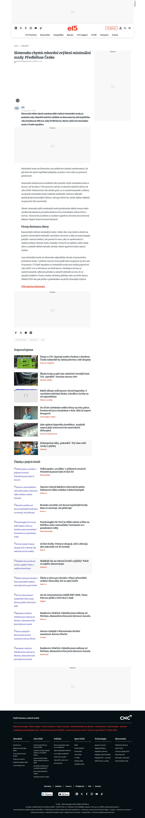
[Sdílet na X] (21, 333)
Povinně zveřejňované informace (103, 812)
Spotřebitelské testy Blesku (82, 726)
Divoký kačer (58, 763)
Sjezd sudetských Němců (62, 750)
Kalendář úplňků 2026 (20, 762)
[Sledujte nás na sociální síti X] (21, 28)
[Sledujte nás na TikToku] (41, 28)
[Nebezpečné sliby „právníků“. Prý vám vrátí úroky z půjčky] (26, 448)
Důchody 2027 (120, 755)
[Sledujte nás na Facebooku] (26, 28)
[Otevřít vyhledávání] (125, 28)
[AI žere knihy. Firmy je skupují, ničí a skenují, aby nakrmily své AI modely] (26, 549)
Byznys (70, 35)
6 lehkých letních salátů (41, 777)
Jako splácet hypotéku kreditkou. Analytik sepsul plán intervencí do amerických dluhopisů (62, 427)
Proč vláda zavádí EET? (61, 754)
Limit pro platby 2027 (122, 751)
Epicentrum (17, 745)
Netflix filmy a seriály (102, 761)
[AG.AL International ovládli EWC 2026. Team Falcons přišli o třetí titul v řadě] (26, 600)
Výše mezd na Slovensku (33, 286)
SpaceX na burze (100, 745)
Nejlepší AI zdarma (101, 751)
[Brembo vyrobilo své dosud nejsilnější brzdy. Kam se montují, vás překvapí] (26, 510)
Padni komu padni (60, 757)
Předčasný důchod (121, 745)
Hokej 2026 (78, 751)
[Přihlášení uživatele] (120, 28)
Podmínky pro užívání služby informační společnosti (62, 810)
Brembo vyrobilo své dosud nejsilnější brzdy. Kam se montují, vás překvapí (64, 506)
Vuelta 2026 (112, 730)
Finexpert (104, 35)
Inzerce (68, 786)
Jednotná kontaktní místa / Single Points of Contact (63, 812)
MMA (76, 745)
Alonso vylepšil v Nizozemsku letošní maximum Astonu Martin (60, 632)
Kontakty (47, 786)
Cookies (112, 810)
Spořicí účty (119, 748)
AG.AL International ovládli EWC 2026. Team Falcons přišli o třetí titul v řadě (63, 596)
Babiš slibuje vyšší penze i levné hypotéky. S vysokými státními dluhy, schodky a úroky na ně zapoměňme (64, 393)
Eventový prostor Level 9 (76, 730)
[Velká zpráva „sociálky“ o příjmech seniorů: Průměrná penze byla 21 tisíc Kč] (26, 474)
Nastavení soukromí (123, 810)
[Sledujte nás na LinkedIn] (16, 28)
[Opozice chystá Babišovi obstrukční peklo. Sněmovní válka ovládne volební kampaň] (26, 492)
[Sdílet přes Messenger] (26, 333)
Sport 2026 (79, 739)
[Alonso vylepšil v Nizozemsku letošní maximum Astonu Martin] (26, 636)
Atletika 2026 (78, 761)
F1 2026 (76, 758)
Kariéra (98, 786)
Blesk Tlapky (34, 726)
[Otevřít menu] (129, 28)
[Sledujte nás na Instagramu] (31, 28)
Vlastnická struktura (37, 812)
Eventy (115, 35)
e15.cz (16, 46)
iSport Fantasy (63, 726)
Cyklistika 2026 (79, 764)
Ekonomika (45, 35)
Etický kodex (86, 812)
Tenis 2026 (77, 755)
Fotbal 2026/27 (79, 748)
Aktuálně (17, 739)
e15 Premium (31, 35)
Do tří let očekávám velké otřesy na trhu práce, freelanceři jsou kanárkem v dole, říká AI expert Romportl (65, 410)
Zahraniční (24, 46)
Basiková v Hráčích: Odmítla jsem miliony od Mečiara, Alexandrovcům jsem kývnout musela (65, 614)
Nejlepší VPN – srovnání (103, 758)
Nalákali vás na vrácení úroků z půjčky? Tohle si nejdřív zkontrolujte (64, 562)
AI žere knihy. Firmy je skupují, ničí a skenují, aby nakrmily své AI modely (64, 545)
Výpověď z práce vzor (61, 760)
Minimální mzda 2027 (122, 758)
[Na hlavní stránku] (72, 28)
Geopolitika (58, 35)
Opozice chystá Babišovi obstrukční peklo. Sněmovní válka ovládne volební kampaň (62, 488)
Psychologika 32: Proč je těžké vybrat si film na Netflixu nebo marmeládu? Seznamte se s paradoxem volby (64, 525)
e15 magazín (82, 35)
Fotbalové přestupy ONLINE (52, 730)
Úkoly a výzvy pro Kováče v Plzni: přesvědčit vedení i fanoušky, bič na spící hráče (63, 579)
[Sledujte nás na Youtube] (36, 28)
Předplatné (80, 786)
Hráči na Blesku (48, 726)
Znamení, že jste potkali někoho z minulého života (41, 752)
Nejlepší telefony (100, 748)
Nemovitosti (100, 726)
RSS (89, 786)
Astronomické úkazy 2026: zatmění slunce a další (41, 760)
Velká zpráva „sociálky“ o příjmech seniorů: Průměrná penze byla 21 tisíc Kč (63, 470)
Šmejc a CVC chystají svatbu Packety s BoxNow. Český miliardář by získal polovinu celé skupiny (65, 358)
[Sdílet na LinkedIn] (31, 333)
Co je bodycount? (19, 765)
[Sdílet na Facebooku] (16, 333)
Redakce (58, 786)
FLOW (94, 35)
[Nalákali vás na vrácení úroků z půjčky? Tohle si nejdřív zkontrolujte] (26, 566)
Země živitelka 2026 (121, 761)
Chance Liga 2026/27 (96, 730)
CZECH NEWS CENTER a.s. (80, 804)
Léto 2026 (38, 739)
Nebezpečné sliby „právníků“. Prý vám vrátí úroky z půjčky (63, 444)
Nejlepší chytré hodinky (103, 755)
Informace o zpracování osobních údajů (94, 810)
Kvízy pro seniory (19, 759)
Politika (57, 739)
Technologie (100, 739)
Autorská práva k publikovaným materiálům (28, 810)
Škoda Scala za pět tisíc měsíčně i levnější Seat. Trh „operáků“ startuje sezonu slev (65, 375)
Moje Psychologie (20, 726)
